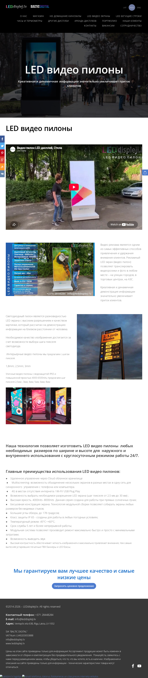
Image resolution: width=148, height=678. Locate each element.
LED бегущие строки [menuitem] (129, 16)
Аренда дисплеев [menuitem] (85, 20)
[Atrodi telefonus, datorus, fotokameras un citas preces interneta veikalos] (60, 676)
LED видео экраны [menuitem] (98, 16)
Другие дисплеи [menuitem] (58, 20)
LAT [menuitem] (124, 7)
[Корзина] (145, 173)
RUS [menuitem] (132, 7)
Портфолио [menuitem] (109, 20)
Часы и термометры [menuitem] (29, 20)
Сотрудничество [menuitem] (131, 25)
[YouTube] (139, 665)
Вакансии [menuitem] (108, 25)
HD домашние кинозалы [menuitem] (65, 16)
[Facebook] (133, 665)
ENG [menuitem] (139, 7)
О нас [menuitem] (23, 16)
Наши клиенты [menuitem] (132, 20)
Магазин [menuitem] (38, 16)
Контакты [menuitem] (90, 25)
